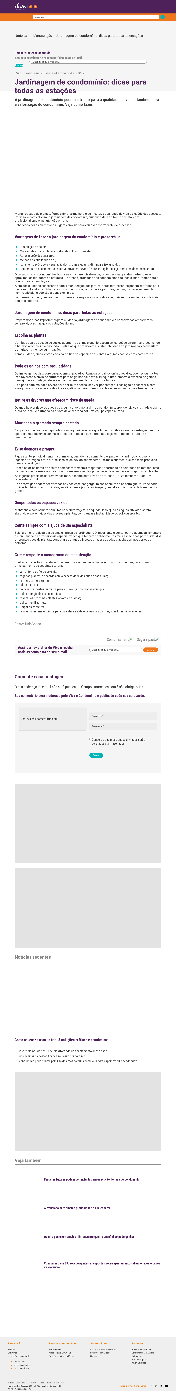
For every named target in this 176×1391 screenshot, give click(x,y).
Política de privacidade (100, 1353)
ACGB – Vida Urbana (141, 1349)
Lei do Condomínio (22, 1365)
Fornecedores (55, 1349)
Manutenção (42, 36)
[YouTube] (166, 1386)
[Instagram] (35, 6)
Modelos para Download (60, 1353)
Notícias (22, 36)
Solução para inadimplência (61, 1356)
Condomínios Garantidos (142, 1353)
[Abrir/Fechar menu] (159, 7)
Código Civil (19, 1362)
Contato (93, 1356)
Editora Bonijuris (138, 1359)
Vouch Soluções (138, 1363)
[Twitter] (161, 1386)
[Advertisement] (88, 1300)
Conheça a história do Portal (103, 1349)
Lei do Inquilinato (21, 1368)
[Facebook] (30, 6)
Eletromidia (136, 1356)
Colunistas (12, 1353)
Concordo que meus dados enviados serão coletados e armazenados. (118, 741)
